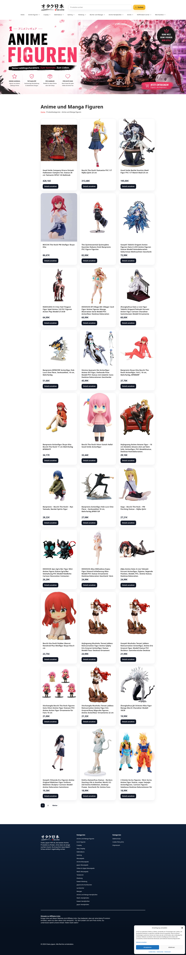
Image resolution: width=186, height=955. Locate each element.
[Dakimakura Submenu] (64, 14)
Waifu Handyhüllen (83, 898)
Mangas (79, 891)
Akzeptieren (148, 947)
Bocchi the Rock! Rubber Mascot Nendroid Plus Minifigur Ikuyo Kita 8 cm (58, 645)
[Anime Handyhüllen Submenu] (123, 14)
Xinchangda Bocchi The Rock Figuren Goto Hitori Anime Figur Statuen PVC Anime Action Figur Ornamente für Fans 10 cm (59, 709)
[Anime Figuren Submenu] (40, 14)
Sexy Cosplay (81, 848)
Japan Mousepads (82, 865)
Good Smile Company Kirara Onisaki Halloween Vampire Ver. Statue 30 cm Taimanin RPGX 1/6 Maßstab (58, 172)
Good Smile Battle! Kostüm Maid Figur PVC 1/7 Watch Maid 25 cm (135, 171)
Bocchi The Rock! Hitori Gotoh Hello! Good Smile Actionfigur (97, 445)
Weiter (54, 805)
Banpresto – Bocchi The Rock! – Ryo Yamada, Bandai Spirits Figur (58, 508)
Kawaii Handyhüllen (83, 901)
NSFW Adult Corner (143, 15)
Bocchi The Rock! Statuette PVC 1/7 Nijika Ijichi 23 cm (97, 171)
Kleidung (81, 15)
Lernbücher (80, 888)
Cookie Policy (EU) (118, 842)
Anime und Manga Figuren (85, 838)
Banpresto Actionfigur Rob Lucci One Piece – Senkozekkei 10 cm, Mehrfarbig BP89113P (97, 509)
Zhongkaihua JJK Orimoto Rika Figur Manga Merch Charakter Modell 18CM (136, 708)
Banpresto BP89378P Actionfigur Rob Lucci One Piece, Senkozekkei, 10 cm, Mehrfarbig (59, 372)
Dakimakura (58, 15)
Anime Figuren (33, 15)
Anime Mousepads (83, 861)
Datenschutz (160, 951)
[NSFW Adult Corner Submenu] (151, 14)
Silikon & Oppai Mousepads (86, 868)
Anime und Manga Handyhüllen (87, 894)
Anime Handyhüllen (115, 15)
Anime (129, 15)
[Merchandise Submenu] (165, 14)
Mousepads (80, 858)
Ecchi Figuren (81, 842)
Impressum (167, 951)
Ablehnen (171, 947)
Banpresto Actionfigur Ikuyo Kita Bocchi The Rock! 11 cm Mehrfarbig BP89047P (58, 446)
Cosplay (46, 15)
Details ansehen (50, 186)
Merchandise (159, 15)
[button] (182, 928)
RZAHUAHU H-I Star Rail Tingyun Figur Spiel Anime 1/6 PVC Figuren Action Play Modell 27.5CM (57, 309)
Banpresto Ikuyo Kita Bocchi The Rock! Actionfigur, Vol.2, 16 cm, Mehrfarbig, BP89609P (135, 372)
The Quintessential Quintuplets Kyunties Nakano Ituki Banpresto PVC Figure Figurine (96, 247)
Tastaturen (80, 875)
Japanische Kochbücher (84, 884)
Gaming (70, 15)
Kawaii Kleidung (82, 881)
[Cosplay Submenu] (50, 14)
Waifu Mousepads (82, 871)
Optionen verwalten (141, 942)
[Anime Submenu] (133, 14)
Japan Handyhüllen (83, 904)
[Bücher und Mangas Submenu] (105, 14)
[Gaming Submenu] (74, 14)
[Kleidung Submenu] (86, 14)
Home (22, 15)
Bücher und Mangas (96, 15)
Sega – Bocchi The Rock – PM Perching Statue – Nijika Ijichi (133, 508)
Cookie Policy (152, 951)
